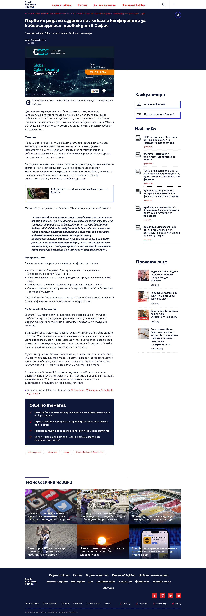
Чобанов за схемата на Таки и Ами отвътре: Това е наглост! (164, 295)
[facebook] (154, 595)
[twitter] (178, 595)
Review (82, 4)
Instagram (94, 390)
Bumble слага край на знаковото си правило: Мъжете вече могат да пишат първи (154, 551)
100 (90, 581)
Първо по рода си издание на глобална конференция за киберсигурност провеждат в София (106, 14)
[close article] (178, 15)
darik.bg (155, 284)
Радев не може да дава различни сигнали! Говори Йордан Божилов (164, 276)
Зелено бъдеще (57, 581)
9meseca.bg (157, 348)
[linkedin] (170, 595)
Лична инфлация (154, 104)
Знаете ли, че (161, 581)
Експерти (78, 581)
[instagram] (162, 595)
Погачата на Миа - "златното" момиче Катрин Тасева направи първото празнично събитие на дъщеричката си (164, 337)
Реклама (65, 603)
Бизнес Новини (61, 4)
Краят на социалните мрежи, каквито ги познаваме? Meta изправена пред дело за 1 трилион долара (50, 518)
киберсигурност (34, 452)
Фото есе (142, 581)
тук (88, 301)
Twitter (35, 393)
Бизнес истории (105, 4)
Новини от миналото (153, 575)
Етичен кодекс (94, 603)
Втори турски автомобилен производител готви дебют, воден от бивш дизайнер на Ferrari (102, 516)
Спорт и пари (105, 581)
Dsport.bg (143, 603)
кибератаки (52, 452)
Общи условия (32, 603)
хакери (66, 452)
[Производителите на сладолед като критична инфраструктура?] (155, 506)
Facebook (79, 390)
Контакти (77, 603)
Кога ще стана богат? (159, 114)
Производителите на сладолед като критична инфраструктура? (72, 430)
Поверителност (50, 603)
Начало (29, 14)
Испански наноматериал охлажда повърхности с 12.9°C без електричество (102, 551)
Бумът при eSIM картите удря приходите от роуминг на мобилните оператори (47, 551)
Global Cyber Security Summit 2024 (89, 452)
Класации (125, 581)
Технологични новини (57, 14)
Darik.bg (126, 603)
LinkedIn (108, 390)
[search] (163, 4)
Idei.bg (178, 603)
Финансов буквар (133, 4)
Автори (108, 587)
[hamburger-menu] (174, 4)
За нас (107, 603)
